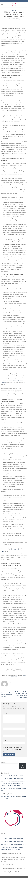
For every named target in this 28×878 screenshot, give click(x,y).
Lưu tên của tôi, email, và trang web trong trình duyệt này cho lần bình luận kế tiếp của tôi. (13, 749)
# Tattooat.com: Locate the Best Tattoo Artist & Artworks (7, 694)
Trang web (5, 740)
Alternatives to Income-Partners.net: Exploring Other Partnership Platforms (12, 380)
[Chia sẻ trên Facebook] (10, 670)
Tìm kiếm (3, 762)
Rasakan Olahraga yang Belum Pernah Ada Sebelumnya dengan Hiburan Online (12, 848)
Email (4, 733)
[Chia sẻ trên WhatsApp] (7, 670)
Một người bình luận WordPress (9, 796)
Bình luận (5, 713)
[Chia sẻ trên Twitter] (12, 670)
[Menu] (2, 5)
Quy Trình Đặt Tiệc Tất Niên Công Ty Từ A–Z (12, 775)
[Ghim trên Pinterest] (18, 670)
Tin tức (14, 10)
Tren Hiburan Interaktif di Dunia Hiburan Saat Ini (13, 781)
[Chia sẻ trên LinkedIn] (20, 670)
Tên (4, 726)
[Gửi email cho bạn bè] (15, 670)
